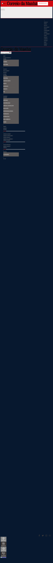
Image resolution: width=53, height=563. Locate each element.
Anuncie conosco (6, 146)
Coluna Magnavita (6, 57)
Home (4, 56)
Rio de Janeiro (46, 27)
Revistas (5, 151)
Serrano (45, 32)
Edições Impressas (6, 144)
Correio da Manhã (6, 133)
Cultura (45, 45)
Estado (45, 35)
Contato (5, 147)
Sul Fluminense (46, 33)
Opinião (45, 23)
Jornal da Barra (6, 140)
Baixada (45, 28)
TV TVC (4, 158)
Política (45, 25)
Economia (45, 38)
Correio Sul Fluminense (7, 138)
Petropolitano (46, 30)
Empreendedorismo (8, 111)
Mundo (45, 42)
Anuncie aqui (43, 3)
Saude (4, 121)
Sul (4, 91)
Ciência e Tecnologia (8, 105)
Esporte (45, 43)
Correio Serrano (6, 137)
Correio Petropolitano (7, 135)
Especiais (45, 40)
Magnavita (45, 22)
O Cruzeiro (6, 154)
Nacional (45, 37)
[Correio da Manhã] (22, 3)
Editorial (5, 64)
